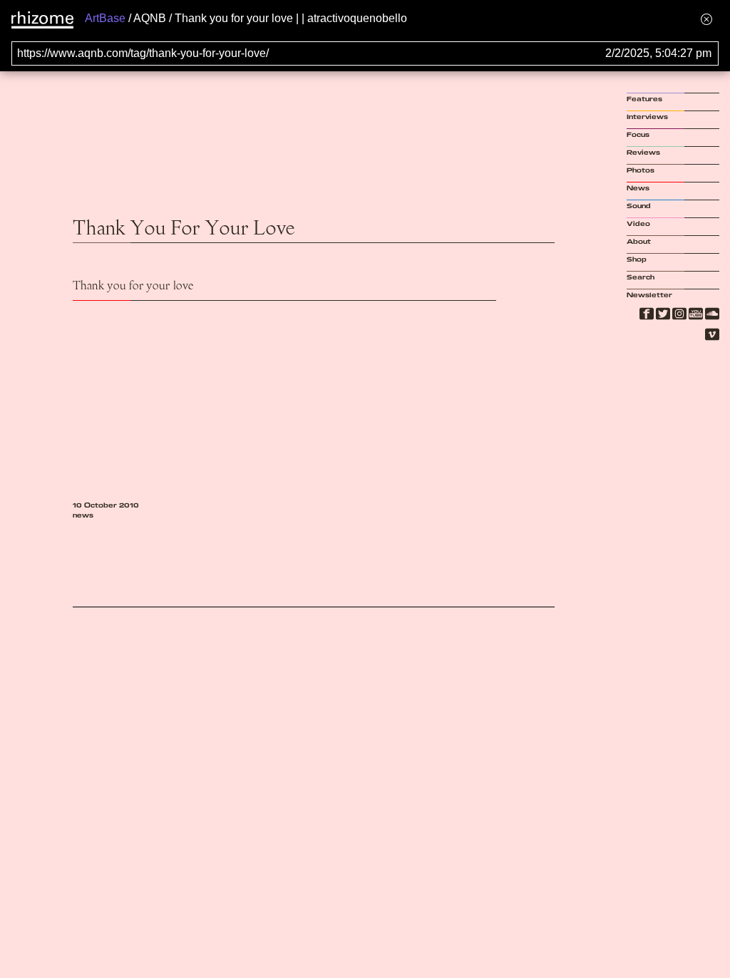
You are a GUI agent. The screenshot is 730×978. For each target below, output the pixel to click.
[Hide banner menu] (706, 19)
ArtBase (105, 18)
